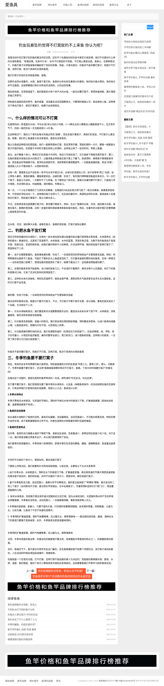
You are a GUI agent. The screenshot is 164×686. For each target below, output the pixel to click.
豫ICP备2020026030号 (125, 681)
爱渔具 (11, 5)
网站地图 (9, 681)
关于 (129, 5)
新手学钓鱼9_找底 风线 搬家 (22, 629)
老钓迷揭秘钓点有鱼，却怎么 (22, 604)
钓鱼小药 (67, 5)
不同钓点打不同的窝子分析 (21, 609)
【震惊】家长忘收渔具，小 (137, 126)
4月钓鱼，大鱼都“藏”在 (135, 160)
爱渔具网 (103, 681)
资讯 (58, 681)
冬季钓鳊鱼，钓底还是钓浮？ (22, 624)
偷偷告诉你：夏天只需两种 (137, 154)
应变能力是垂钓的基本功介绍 (138, 96)
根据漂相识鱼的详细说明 (20, 639)
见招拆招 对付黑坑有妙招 (20, 634)
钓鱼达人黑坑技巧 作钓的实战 (22, 614)
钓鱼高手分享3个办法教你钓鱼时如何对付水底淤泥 (61, 576)
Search (150, 27)
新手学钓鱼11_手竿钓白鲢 (137, 177)
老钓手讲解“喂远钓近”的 (136, 149)
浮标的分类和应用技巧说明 (137, 41)
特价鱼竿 (52, 5)
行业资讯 (19, 16)
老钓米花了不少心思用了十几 (22, 619)
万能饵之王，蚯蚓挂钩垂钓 (137, 132)
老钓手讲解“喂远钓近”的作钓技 (139, 111)
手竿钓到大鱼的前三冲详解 (137, 47)
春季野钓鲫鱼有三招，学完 (137, 166)
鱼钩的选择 (98, 5)
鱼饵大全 (113, 5)
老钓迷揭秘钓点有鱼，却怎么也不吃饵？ (61, 571)
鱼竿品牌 (37, 5)
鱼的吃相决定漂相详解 (135, 62)
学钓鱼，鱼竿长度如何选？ (137, 171)
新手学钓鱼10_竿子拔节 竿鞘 (138, 143)
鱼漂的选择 (83, 5)
